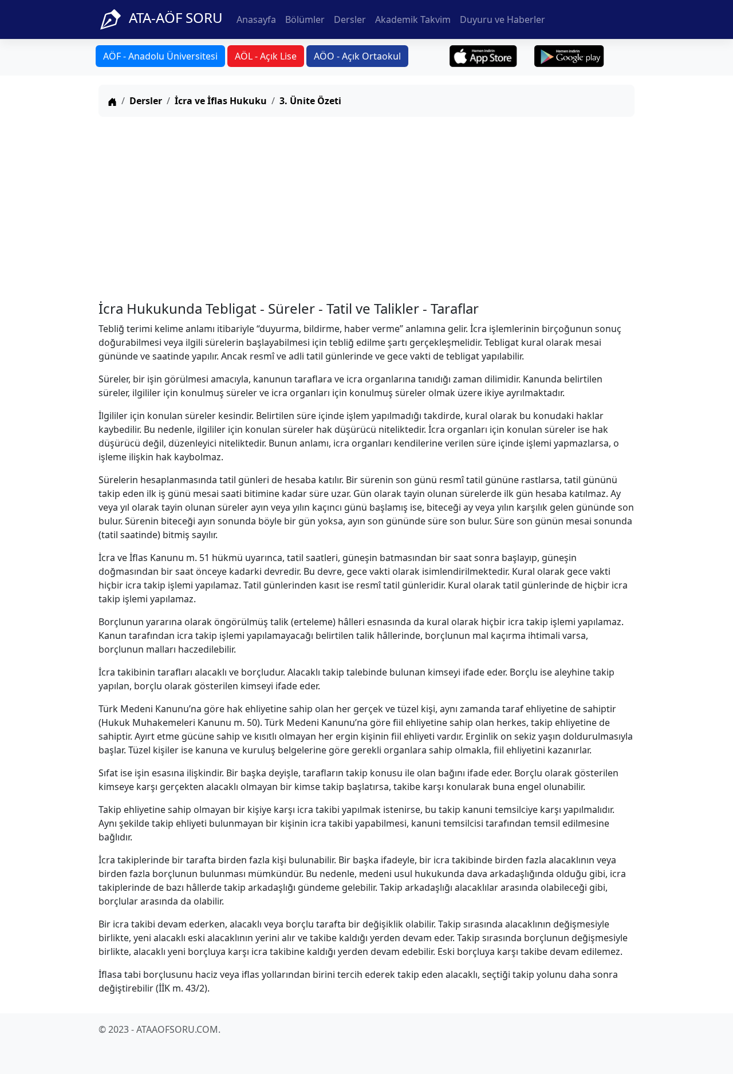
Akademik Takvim (413, 19)
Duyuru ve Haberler (502, 19)
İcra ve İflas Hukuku (221, 100)
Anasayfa (256, 19)
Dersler (350, 19)
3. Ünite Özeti (310, 100)
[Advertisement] (366, 206)
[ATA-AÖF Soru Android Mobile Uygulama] (569, 56)
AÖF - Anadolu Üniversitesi (160, 56)
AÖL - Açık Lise (266, 56)
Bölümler (305, 19)
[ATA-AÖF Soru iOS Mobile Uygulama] (483, 56)
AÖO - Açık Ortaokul (357, 56)
